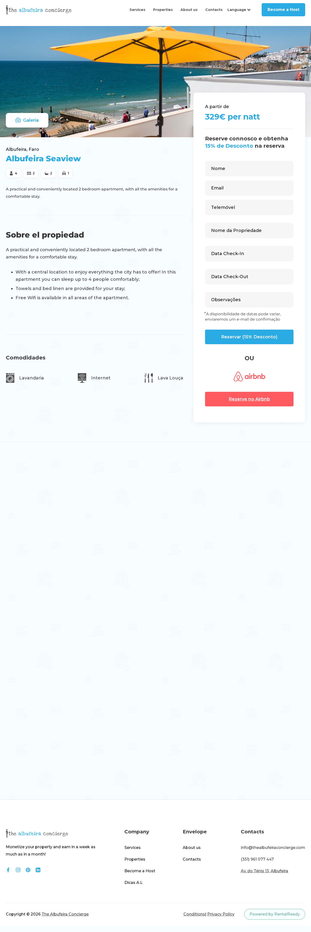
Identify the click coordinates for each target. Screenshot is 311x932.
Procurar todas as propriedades (259, 643)
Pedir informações (36, 496)
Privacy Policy (220, 918)
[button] (239, 14)
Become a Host (283, 14)
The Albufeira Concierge (65, 918)
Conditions (194, 918)
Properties (163, 14)
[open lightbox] (41, 536)
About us (189, 14)
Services (137, 14)
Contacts (214, 14)
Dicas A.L (133, 887)
